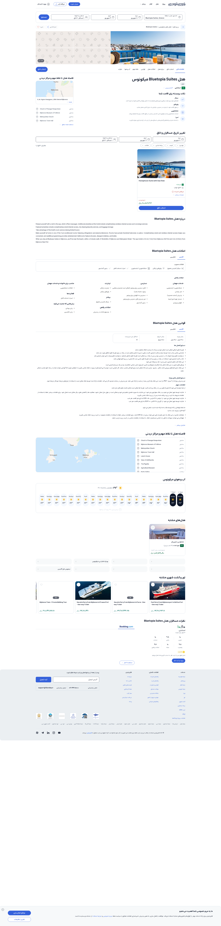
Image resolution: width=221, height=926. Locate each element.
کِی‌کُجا (183, 716)
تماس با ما (129, 682)
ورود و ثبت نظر (178, 660)
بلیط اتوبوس (181, 691)
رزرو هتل (176, 27)
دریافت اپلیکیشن (127, 699)
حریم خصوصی (107, 916)
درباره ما (129, 678)
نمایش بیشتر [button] (181, 425)
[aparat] (37, 734)
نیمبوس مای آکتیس (64, 569)
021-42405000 (74, 689)
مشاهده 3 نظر (128, 664)
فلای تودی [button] (129, 674)
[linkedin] (48, 734)
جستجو (44, 17)
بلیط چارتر (182, 725)
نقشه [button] (70, 102)
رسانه (130, 703)
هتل (157, 4)
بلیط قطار (182, 687)
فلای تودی (89, 734)
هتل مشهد (127, 725)
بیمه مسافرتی (181, 707)
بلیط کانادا (96, 725)
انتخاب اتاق (42, 69)
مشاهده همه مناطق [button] (67, 125)
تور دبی (62, 725)
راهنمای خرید (154, 682)
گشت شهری (182, 703)
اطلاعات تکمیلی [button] (153, 674)
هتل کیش (119, 725)
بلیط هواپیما (181, 678)
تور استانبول (55, 725)
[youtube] (59, 734)
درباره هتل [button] (161, 69)
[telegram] (42, 734)
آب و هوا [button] (127, 69)
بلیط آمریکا (88, 725)
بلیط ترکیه (104, 725)
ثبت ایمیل (43, 681)
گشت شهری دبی (46, 725)
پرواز (163, 4)
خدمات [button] (183, 674)
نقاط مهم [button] (135, 69)
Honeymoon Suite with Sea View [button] (152, 181)
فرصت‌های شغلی (127, 687)
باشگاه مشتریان (154, 695)
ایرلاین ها (175, 725)
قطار (150, 4)
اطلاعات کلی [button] (180, 69)
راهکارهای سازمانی (153, 703)
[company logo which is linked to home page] (176, 4)
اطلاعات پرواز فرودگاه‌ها (178, 720)
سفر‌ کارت (129, 695)
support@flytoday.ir (45, 689)
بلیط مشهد (151, 725)
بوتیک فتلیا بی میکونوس (100, 561)
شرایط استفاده (97, 916)
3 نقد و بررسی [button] (169, 88)
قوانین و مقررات (154, 687)
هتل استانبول (142, 725)
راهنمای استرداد (154, 678)
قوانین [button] (143, 69)
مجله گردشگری (128, 691)
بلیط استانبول (166, 725)
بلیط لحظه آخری (78, 725)
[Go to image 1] (169, 537)
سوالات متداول (154, 691)
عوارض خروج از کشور (153, 699)
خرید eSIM (182, 711)
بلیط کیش (111, 725)
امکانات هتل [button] (151, 69)
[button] (143, 4)
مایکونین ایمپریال (177, 542)
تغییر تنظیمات (19, 919)
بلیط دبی (158, 725)
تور (184, 699)
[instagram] (53, 734)
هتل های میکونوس (165, 27)
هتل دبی (134, 725)
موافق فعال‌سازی (19, 913)
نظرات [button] (120, 69)
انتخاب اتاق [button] (170, 69)
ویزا (184, 695)
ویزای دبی (69, 725)
